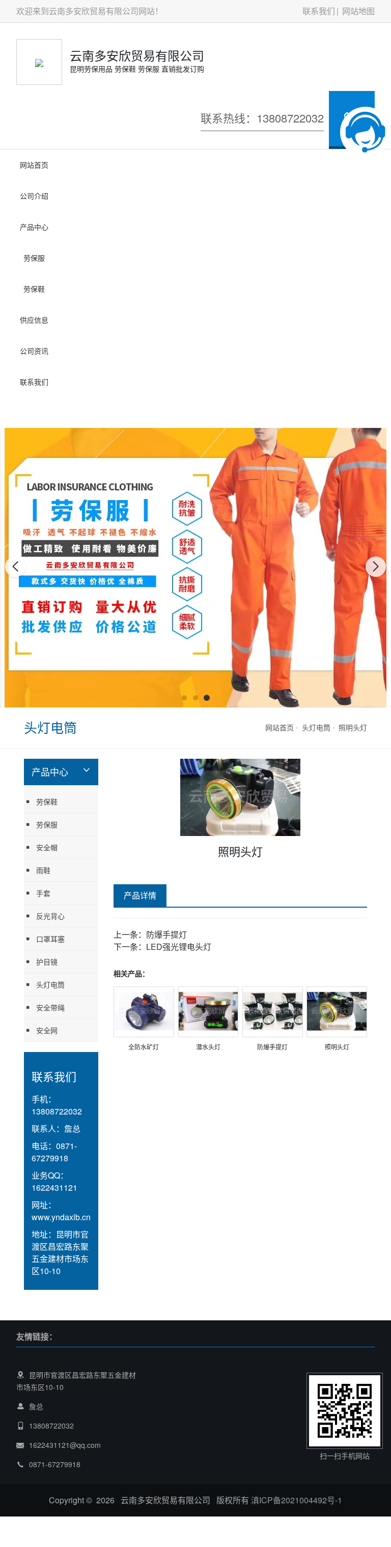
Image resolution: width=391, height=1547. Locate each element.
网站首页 (34, 165)
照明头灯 (353, 727)
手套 (43, 893)
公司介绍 (34, 196)
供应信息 (34, 320)
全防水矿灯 (143, 1046)
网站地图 (358, 11)
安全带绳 (50, 1007)
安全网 (47, 1030)
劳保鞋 (34, 289)
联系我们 (318, 11)
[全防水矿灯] (144, 1010)
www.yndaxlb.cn (61, 1217)
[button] (184, 697)
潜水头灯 (208, 1046)
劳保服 (34, 258)
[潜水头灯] (208, 1010)
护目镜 (34, 418)
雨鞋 (43, 870)
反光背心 (50, 916)
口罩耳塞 (34, 397)
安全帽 (47, 847)
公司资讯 (34, 351)
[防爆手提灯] (272, 1010)
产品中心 (34, 227)
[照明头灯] (337, 1010)
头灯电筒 (316, 727)
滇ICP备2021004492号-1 (296, 1500)
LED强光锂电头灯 (178, 946)
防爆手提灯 (166, 934)
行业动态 (34, 417)
